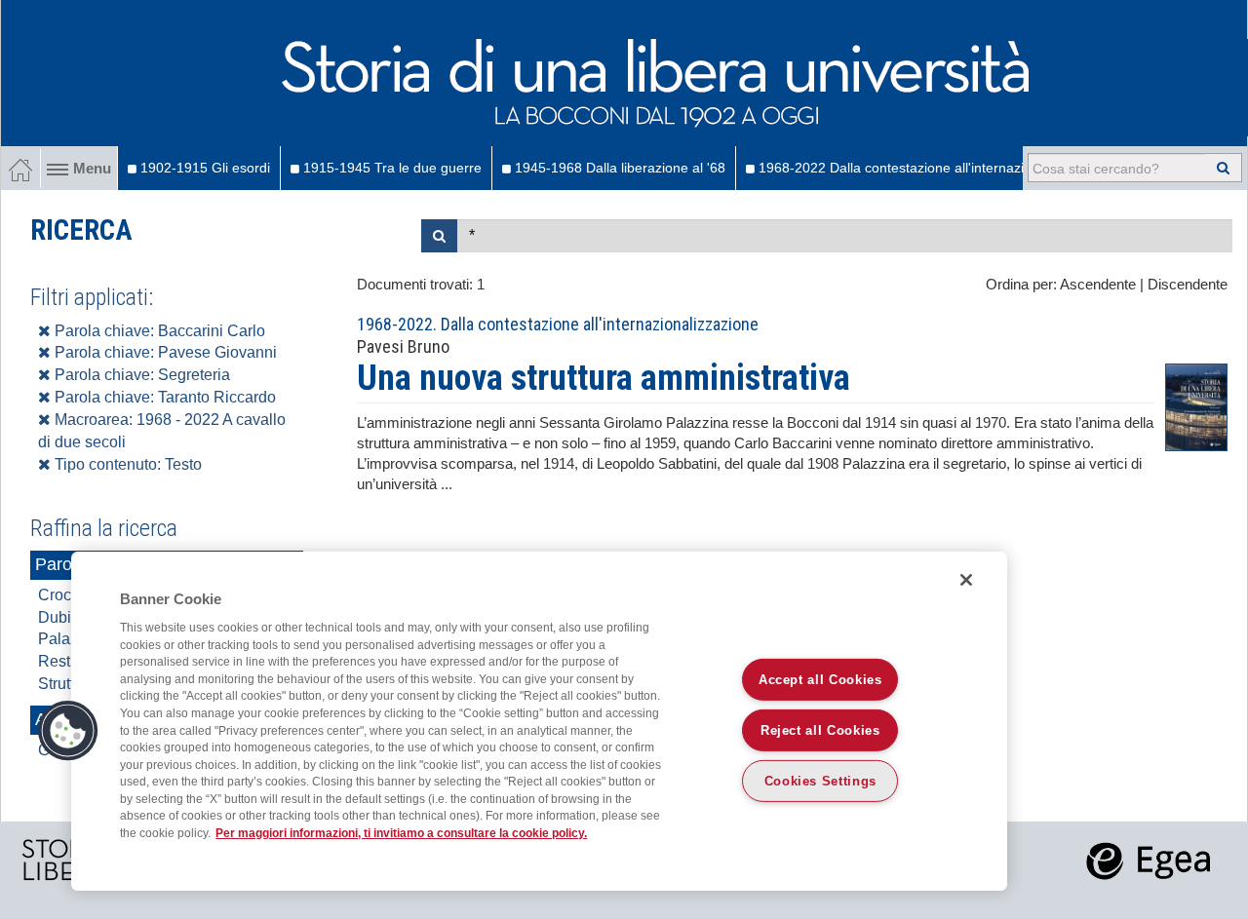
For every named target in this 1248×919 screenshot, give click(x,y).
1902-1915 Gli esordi (203, 167)
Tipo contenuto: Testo (126, 464)
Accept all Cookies (820, 679)
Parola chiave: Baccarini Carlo (158, 331)
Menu (92, 168)
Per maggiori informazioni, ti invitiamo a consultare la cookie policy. (401, 832)
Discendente (1188, 284)
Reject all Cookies (820, 730)
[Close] (966, 579)
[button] (68, 731)
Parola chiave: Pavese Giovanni (164, 352)
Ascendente (1098, 284)
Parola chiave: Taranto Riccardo (163, 397)
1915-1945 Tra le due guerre (390, 167)
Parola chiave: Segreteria (140, 374)
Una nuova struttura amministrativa (603, 378)
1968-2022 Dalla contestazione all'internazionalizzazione (931, 167)
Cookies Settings (821, 781)
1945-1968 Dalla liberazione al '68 (618, 167)
